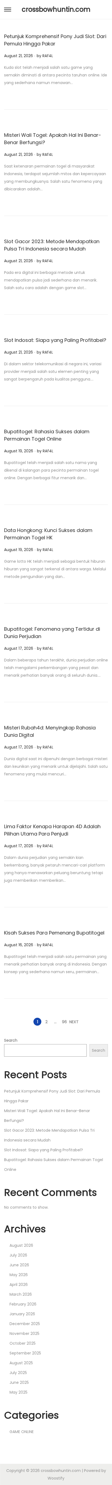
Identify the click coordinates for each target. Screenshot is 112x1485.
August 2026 (21, 1245)
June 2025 (19, 1382)
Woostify (56, 1478)
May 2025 (18, 1392)
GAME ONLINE (22, 1431)
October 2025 (23, 1343)
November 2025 (24, 1333)
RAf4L (47, 55)
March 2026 (21, 1294)
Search (10, 1040)
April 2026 (19, 1284)
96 (64, 1022)
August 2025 (21, 1363)
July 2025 (18, 1372)
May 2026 (19, 1274)
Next (74, 1022)
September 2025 (25, 1353)
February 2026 (23, 1304)
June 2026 (19, 1265)
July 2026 (18, 1255)
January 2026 (22, 1314)
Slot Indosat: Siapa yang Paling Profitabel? (55, 340)
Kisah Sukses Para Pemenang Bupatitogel (54, 932)
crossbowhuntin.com (56, 9)
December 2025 (25, 1323)
